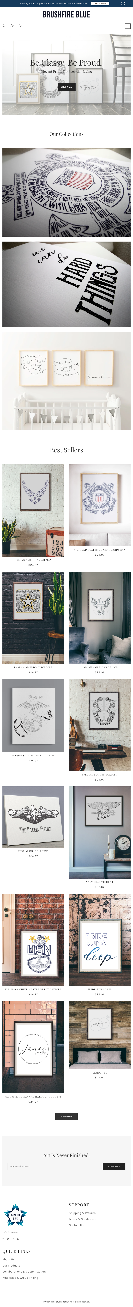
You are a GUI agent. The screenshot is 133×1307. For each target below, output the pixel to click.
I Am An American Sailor (100, 667)
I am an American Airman (33, 559)
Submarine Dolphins (33, 851)
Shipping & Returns (82, 1213)
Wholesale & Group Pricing (20, 1277)
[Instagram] (13, 1239)
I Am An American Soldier (33, 667)
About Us (8, 1259)
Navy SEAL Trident (100, 881)
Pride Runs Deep (100, 989)
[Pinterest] (18, 1239)
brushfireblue (62, 1301)
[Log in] (10, 24)
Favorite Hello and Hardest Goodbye (33, 1096)
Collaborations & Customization (24, 1271)
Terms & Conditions (82, 1219)
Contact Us (76, 1225)
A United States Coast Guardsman (100, 549)
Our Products (11, 1265)
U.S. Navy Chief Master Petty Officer (33, 989)
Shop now (66, 86)
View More (66, 1116)
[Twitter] (8, 1239)
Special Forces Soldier (100, 774)
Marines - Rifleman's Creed (33, 755)
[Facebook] (3, 1239)
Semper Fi (100, 1072)
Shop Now (100, 3)
